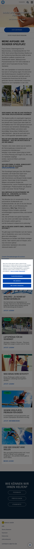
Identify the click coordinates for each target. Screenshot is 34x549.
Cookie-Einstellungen (17, 276)
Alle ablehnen (17, 280)
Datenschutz (22, 271)
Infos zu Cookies (15, 271)
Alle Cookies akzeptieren (17, 285)
